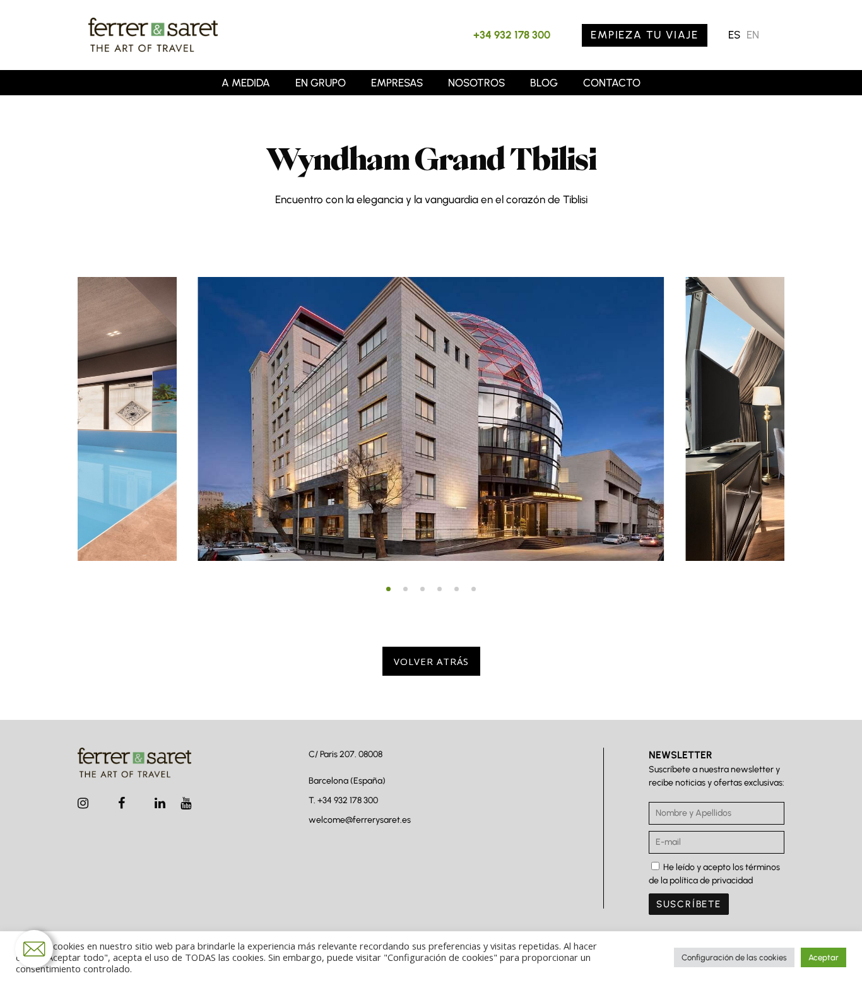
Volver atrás (431, 661)
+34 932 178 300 (511, 34)
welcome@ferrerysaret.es (360, 820)
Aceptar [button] (823, 957)
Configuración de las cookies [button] (734, 957)
